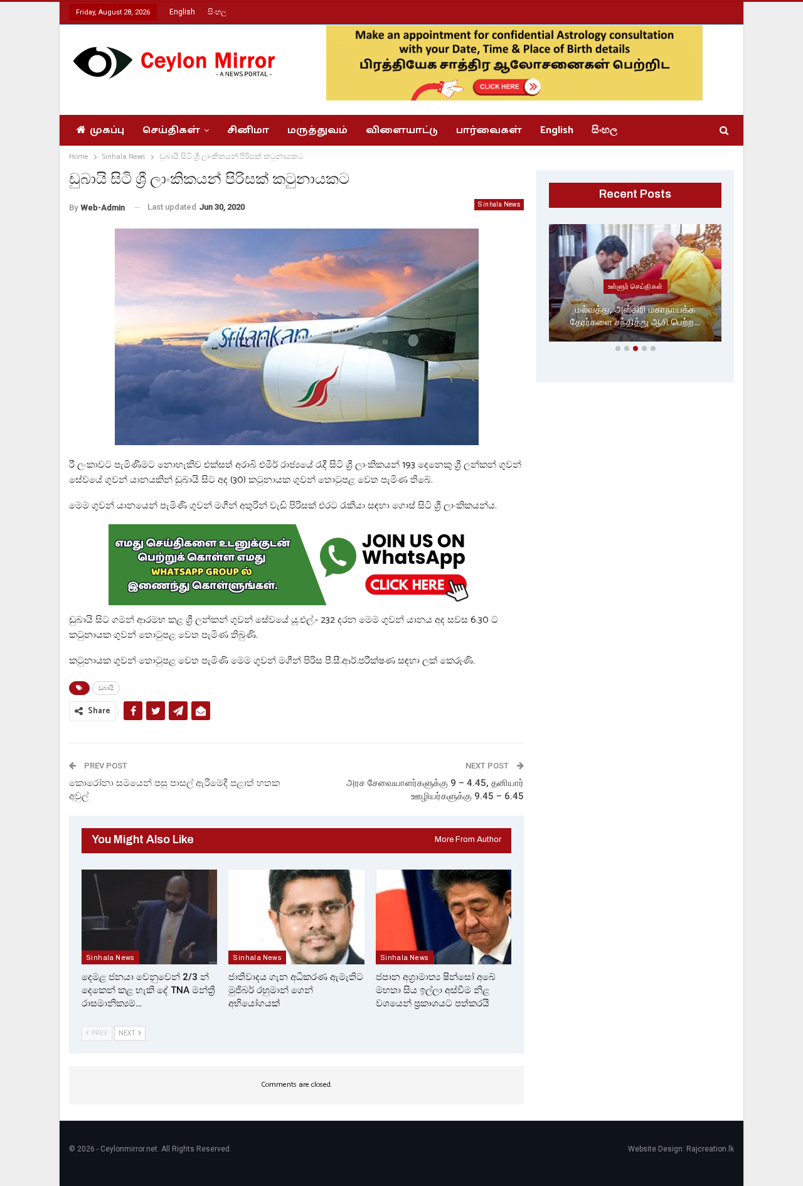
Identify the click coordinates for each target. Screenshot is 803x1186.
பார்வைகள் (489, 130)
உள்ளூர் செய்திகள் (635, 286)
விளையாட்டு (402, 130)
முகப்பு (107, 130)
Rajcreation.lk (710, 1149)
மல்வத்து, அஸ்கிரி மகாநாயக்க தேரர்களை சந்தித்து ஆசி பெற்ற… (635, 316)
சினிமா (248, 130)
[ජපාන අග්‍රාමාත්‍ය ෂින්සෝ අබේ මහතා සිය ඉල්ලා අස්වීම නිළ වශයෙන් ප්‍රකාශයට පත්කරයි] (443, 917)
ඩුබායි (106, 687)
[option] (635, 285)
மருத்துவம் (317, 130)
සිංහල (217, 12)
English (182, 12)
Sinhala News (499, 204)
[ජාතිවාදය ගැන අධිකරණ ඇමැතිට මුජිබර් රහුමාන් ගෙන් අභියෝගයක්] (296, 917)
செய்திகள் (171, 130)
